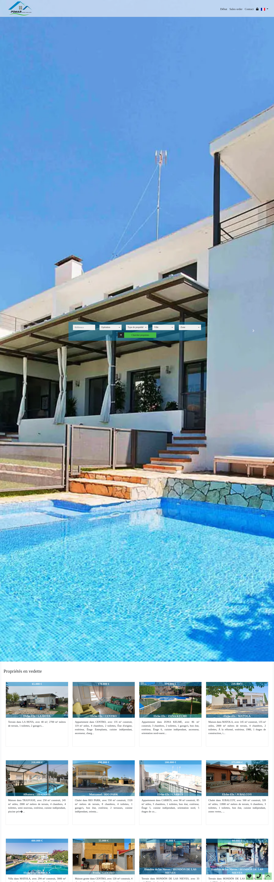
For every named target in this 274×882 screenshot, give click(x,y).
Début (223, 9)
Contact (249, 9)
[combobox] (110, 327)
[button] (121, 335)
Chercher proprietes (140, 335)
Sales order (235, 9)
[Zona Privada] (257, 9)
